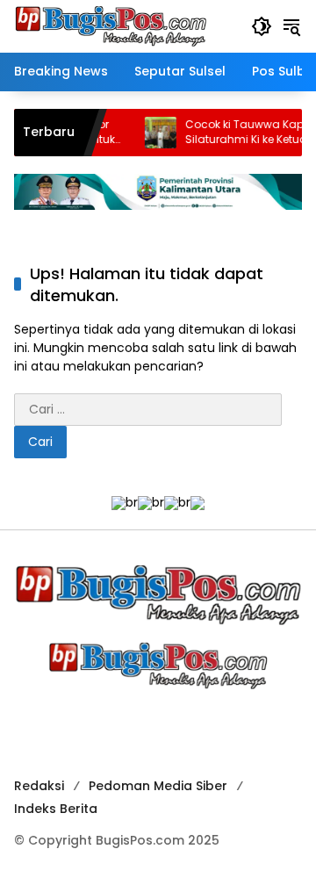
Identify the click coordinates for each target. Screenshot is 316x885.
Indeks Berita (55, 808)
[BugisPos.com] (110, 25)
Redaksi (39, 786)
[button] (261, 26)
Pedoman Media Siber (158, 786)
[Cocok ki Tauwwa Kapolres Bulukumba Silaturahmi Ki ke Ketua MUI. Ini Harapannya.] (156, 132)
